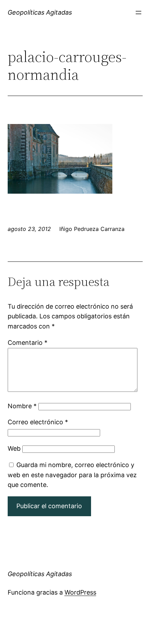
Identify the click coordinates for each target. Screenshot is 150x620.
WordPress (80, 592)
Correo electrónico (38, 422)
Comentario (27, 342)
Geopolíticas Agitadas (40, 12)
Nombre (22, 406)
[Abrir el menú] (138, 12)
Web (14, 448)
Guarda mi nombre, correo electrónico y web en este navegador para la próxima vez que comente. (72, 475)
